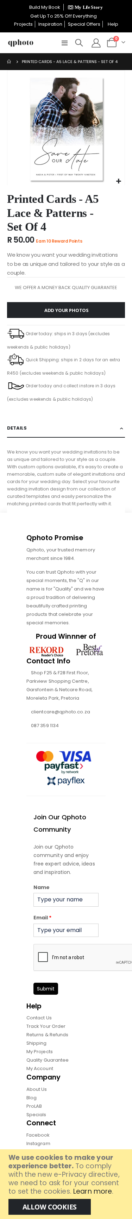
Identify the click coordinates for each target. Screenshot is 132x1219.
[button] (118, 181)
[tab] (66, 428)
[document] (66, 1184)
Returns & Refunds (47, 1034)
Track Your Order (45, 1026)
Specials (36, 1114)
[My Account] (96, 43)
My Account (39, 1068)
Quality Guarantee (47, 1060)
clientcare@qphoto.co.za (60, 711)
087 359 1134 (45, 725)
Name (41, 887)
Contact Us (39, 1017)
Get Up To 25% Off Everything (64, 16)
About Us (36, 1089)
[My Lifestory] (84, 7)
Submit (46, 988)
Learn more (92, 1191)
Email (42, 917)
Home (9, 61)
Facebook (38, 1135)
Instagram (38, 1143)
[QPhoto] (21, 43)
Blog (31, 1097)
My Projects (39, 1051)
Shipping (36, 1043)
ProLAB (34, 1106)
